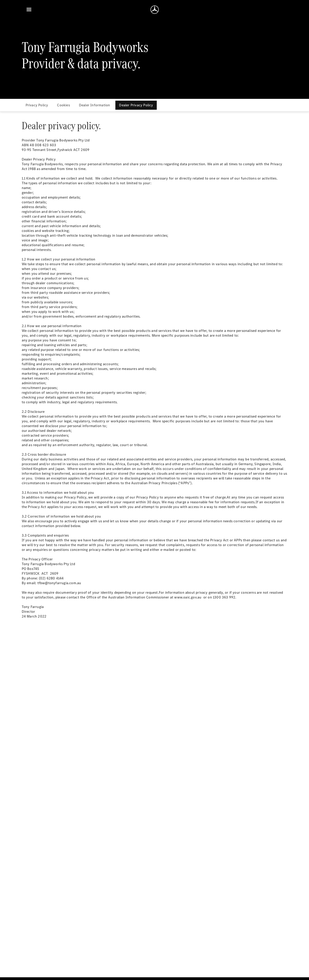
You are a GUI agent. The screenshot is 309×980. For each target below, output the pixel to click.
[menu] (29, 9)
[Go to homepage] (155, 9)
